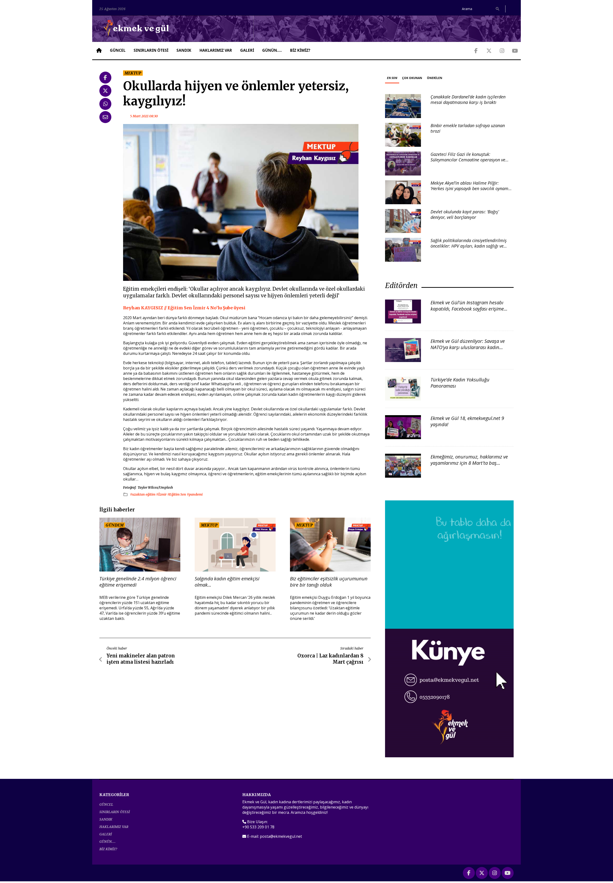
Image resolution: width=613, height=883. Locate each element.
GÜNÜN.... (272, 50)
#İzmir (161, 494)
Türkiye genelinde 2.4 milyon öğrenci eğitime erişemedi (137, 582)
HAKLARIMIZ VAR (215, 50)
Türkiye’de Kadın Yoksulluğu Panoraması (460, 382)
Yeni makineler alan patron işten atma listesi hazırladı (141, 659)
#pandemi (195, 494)
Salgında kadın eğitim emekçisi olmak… (227, 582)
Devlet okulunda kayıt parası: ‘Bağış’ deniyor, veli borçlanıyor (465, 214)
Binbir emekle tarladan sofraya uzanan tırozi (468, 128)
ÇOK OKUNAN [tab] (412, 78)
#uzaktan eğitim (143, 494)
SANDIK (183, 50)
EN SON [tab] (392, 78)
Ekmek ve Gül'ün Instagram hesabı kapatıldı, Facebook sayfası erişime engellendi (467, 308)
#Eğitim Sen (177, 494)
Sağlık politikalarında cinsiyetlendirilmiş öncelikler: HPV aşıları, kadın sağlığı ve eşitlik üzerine (469, 246)
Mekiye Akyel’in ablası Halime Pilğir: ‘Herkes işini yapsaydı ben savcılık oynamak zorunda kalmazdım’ (472, 188)
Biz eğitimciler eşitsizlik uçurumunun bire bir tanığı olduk (329, 582)
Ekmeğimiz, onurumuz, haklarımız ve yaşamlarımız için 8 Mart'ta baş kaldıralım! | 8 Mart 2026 (469, 462)
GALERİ (247, 50)
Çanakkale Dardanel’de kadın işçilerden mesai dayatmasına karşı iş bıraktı (468, 99)
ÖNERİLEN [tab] (434, 78)
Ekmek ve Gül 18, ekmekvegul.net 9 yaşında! (467, 421)
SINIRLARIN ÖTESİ (151, 50)
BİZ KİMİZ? (300, 50)
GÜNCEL (117, 50)
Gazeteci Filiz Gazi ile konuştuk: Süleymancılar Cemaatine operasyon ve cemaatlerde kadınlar (468, 159)
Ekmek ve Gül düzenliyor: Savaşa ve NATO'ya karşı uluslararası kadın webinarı (468, 347)
